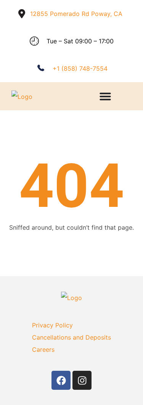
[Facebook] (61, 380)
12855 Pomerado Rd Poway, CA (76, 13)
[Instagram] (82, 380)
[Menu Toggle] (105, 96)
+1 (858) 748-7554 (80, 68)
